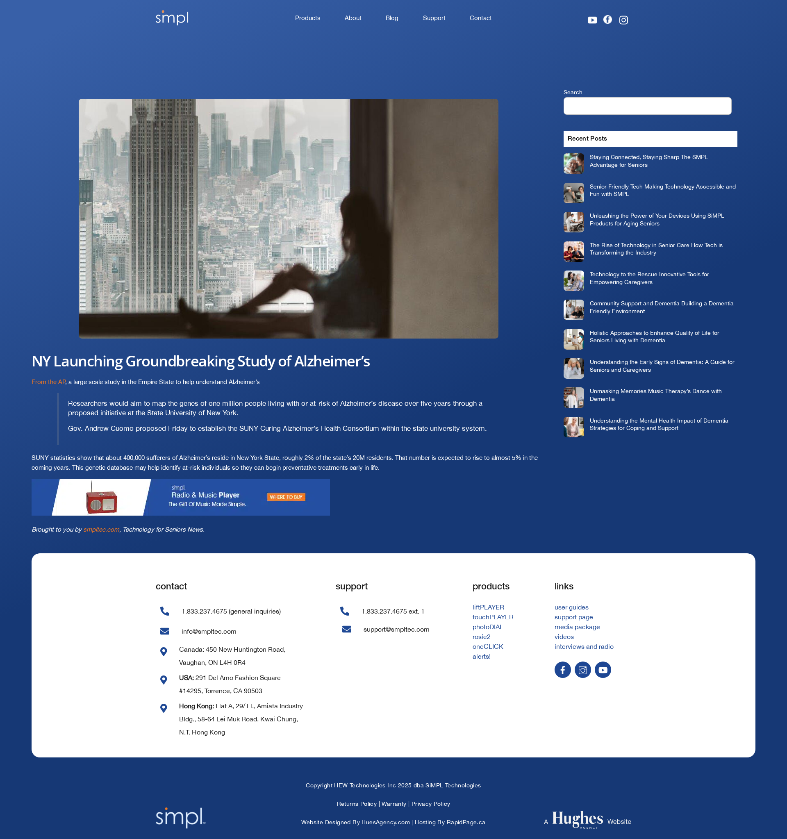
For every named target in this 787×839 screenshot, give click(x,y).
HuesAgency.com (386, 822)
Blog (392, 17)
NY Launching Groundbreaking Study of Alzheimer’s (201, 361)
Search (573, 92)
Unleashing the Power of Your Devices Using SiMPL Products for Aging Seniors (657, 219)
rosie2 (482, 636)
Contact (481, 17)
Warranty (394, 803)
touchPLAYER (493, 617)
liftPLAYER (488, 607)
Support (434, 17)
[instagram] (583, 669)
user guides (572, 607)
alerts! (482, 656)
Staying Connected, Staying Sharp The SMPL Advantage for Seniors (649, 160)
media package (577, 626)
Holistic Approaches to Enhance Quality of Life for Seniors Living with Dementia (654, 336)
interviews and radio (584, 646)
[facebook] (563, 669)
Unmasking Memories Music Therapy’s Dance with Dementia (656, 394)
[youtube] (603, 669)
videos (564, 636)
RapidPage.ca (466, 822)
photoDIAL (488, 626)
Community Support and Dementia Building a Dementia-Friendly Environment (663, 307)
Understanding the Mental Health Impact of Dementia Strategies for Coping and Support (659, 424)
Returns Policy (357, 803)
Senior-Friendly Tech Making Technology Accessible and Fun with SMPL (663, 190)
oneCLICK (488, 646)
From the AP (48, 381)
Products (308, 17)
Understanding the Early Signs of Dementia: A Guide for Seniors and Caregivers (662, 365)
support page (574, 617)
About (353, 17)
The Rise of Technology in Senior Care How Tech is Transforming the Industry (656, 248)
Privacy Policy (431, 803)
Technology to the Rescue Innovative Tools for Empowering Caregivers (649, 278)
